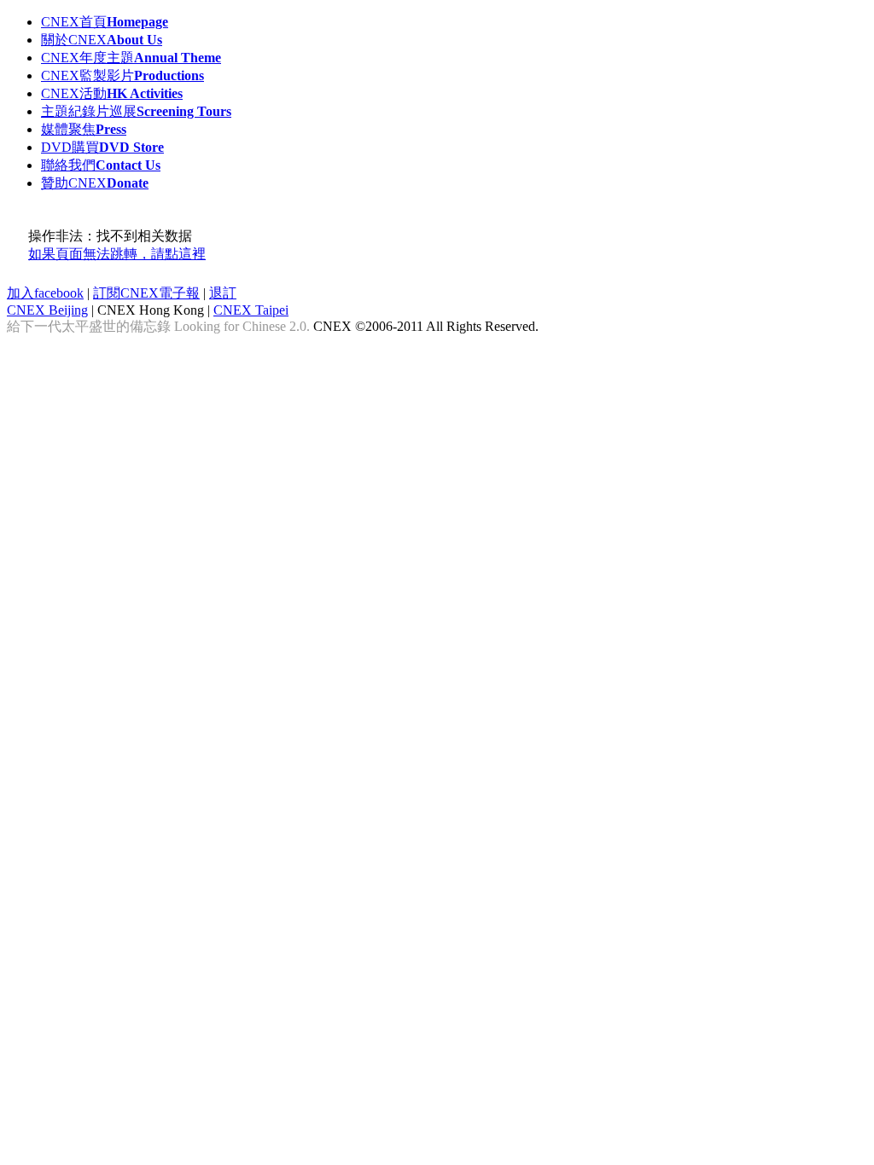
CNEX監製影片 (122, 75)
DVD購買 (102, 147)
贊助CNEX (95, 183)
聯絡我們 (100, 165)
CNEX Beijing (47, 310)
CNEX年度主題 (131, 57)
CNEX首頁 (104, 21)
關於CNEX (101, 39)
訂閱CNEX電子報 (146, 293)
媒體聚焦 (83, 129)
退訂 (222, 293)
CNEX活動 (112, 93)
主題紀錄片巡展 (136, 111)
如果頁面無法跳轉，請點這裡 (117, 253)
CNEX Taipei (250, 310)
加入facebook (45, 293)
